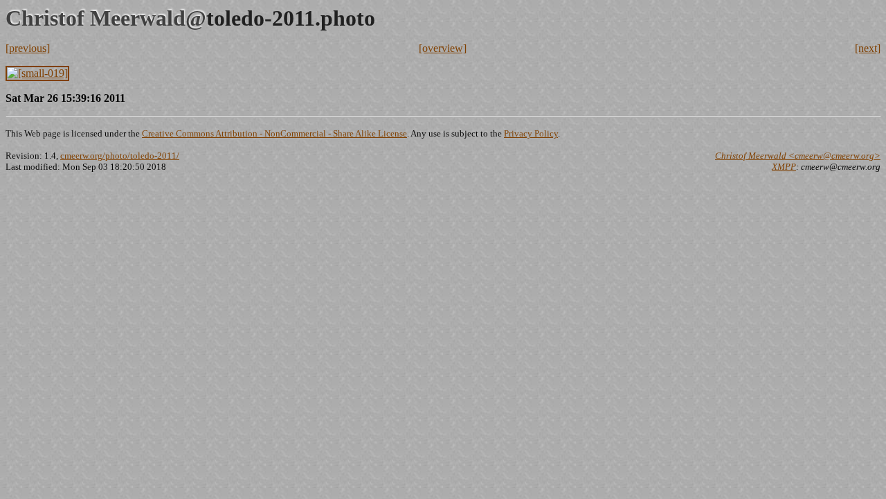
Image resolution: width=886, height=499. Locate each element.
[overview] (443, 48)
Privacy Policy (531, 133)
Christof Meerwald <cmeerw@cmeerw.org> (797, 155)
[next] (867, 48)
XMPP (784, 166)
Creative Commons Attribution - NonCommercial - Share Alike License (274, 133)
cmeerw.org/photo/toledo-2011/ (119, 155)
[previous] (28, 48)
